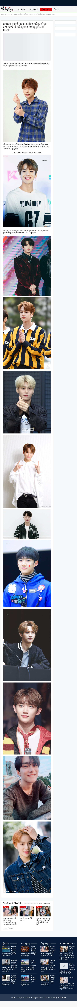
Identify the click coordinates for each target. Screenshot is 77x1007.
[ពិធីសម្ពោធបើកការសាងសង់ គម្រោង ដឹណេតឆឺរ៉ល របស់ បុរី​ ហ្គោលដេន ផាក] (25, 978)
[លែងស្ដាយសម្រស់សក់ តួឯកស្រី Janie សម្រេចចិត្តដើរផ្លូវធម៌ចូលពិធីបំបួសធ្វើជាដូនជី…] (43, 911)
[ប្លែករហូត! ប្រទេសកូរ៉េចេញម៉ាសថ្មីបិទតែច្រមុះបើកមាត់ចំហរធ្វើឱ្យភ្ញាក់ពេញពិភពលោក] (6, 978)
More (56, 9)
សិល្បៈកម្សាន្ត (46, 9)
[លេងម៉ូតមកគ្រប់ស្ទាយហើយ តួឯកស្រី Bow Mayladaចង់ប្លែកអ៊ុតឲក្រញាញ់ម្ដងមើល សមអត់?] (10, 911)
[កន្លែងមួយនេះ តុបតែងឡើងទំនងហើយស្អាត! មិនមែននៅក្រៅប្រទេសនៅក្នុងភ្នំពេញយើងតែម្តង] (25, 949)
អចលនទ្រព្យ (33, 9)
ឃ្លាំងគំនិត (21, 9)
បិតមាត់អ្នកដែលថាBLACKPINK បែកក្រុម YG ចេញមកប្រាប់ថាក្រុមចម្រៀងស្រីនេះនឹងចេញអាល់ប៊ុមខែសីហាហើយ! (67, 983)
